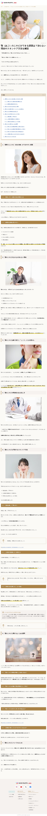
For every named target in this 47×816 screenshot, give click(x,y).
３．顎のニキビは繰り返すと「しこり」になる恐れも (13, 109)
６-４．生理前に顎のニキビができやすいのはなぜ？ (15, 134)
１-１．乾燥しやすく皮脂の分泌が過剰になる (13, 101)
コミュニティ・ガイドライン (33, 805)
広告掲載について (32, 807)
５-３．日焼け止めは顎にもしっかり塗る (12, 121)
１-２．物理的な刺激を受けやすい (11, 104)
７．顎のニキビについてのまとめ (9, 136)
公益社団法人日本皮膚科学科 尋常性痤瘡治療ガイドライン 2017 (13, 547)
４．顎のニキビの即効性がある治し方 (10, 111)
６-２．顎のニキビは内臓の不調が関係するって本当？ (15, 129)
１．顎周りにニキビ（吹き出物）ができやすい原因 (13, 98)
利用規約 (30, 798)
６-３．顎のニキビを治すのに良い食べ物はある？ (14, 131)
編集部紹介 (20, 796)
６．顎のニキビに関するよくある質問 (10, 124)
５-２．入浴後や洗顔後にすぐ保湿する (12, 119)
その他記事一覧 (6, 6)
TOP (1, 6)
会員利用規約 (31, 809)
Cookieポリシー (31, 803)
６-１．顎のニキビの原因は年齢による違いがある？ (15, 126)
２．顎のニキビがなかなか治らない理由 (11, 106)
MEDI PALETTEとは (21, 794)
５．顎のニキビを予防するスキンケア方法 (11, 114)
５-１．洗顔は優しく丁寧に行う (11, 116)
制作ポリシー (31, 796)
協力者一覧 (11, 796)
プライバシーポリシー (32, 794)
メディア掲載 (11, 794)
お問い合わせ (20, 798)
